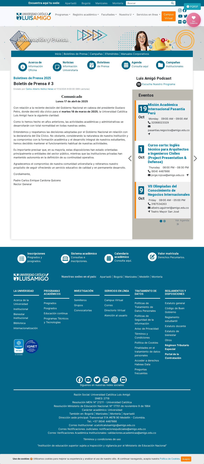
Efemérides (112, 53)
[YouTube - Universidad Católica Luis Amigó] (180, 16)
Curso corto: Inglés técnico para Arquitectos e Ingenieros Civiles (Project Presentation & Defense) (168, 153)
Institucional (21, 309)
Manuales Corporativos (135, 53)
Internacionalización (26, 328)
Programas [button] (61, 14)
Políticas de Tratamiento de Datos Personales (145, 307)
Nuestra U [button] (125, 14)
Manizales (101, 3)
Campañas (96, 53)
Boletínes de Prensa (75, 53)
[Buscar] (172, 3)
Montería (118, 3)
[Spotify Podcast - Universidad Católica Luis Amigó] (184, 22)
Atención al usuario (115, 315)
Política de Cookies (146, 342)
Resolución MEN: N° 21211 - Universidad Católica (102, 402)
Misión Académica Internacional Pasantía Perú (166, 109)
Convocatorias (83, 310)
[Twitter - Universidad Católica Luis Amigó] (185, 16)
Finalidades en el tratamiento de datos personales (147, 351)
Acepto (186, 459)
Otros (168, 340)
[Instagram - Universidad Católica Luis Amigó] (180, 10)
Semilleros (80, 300)
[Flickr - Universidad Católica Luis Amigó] (180, 22)
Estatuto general (175, 303)
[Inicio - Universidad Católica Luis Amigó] (33, 16)
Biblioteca (20, 323)
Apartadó (70, 3)
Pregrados (50, 303)
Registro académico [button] (85, 14)
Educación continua (56, 313)
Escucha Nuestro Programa (158, 84)
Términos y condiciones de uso (102, 439)
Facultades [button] (108, 14)
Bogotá (86, 3)
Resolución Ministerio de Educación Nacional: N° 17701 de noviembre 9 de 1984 (102, 406)
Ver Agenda (182, 220)
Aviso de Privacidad (147, 328)
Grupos (78, 305)
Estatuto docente (175, 326)
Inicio (58, 53)
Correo (108, 305)
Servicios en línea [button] (147, 14)
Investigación (83, 290)
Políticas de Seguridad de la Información (144, 319)
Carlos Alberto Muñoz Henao (40, 89)
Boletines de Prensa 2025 (32, 78)
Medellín (144, 276)
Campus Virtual (169, 16)
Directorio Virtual (114, 310)
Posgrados (50, 308)
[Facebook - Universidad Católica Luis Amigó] (184, 10)
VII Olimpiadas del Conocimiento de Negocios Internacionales (169, 190)
